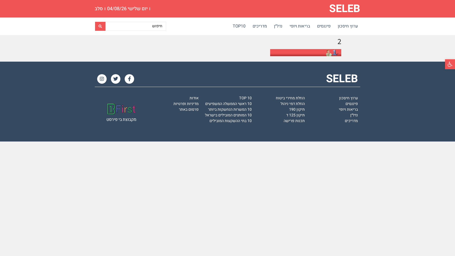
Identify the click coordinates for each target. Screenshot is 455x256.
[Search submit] (100, 26)
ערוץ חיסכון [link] (348, 26)
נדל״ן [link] (278, 26)
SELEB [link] (344, 9)
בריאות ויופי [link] (300, 26)
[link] (450, 64)
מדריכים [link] (260, 26)
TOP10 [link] (239, 26)
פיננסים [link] (324, 26)
